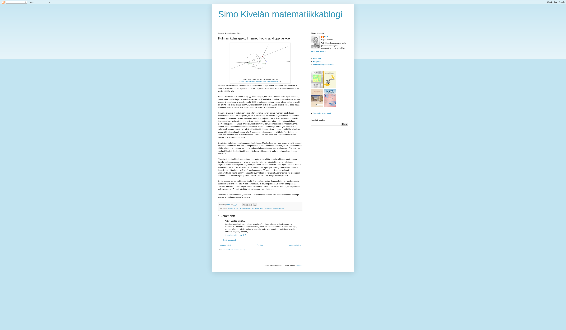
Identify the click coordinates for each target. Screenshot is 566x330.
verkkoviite (259, 208)
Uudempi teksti (225, 245)
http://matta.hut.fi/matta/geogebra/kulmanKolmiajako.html (260, 81)
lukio (237, 208)
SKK (326, 37)
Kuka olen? (317, 59)
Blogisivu (317, 62)
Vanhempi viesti (295, 245)
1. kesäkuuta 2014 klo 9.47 (235, 235)
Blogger (299, 265)
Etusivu (260, 245)
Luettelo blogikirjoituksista (323, 65)
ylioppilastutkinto (279, 208)
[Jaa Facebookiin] (252, 204)
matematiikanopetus (247, 208)
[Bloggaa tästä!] (246, 204)
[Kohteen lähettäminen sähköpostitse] (243, 204)
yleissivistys (268, 208)
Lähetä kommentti (229, 240)
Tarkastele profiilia (318, 51)
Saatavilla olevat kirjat (322, 113)
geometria (231, 208)
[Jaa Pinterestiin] (255, 204)
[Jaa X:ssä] (249, 204)
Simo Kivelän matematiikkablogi (280, 14)
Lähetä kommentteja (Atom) (234, 250)
